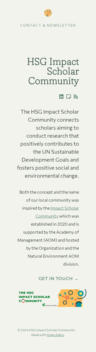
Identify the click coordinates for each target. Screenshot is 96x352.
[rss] (75, 96)
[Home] (48, 13)
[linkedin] (60, 96)
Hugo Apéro (55, 335)
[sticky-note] (67, 96)
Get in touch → (59, 278)
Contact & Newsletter (48, 25)
